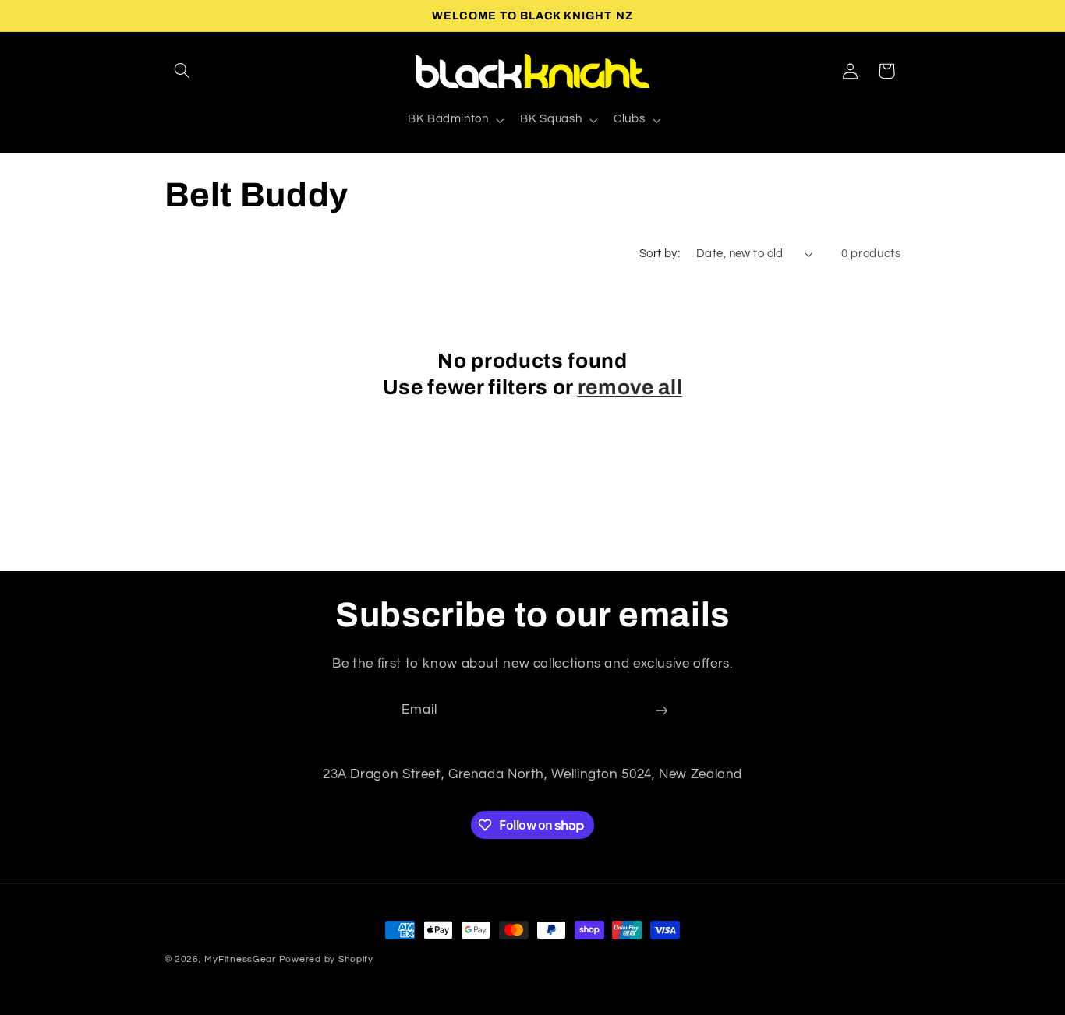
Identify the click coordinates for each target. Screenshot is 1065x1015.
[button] (182, 71)
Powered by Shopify (326, 959)
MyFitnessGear (240, 959)
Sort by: (659, 253)
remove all (630, 387)
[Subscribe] (662, 711)
